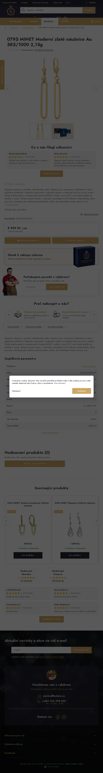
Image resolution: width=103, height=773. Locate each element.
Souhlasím (81, 390)
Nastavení (16, 390)
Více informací (60, 383)
